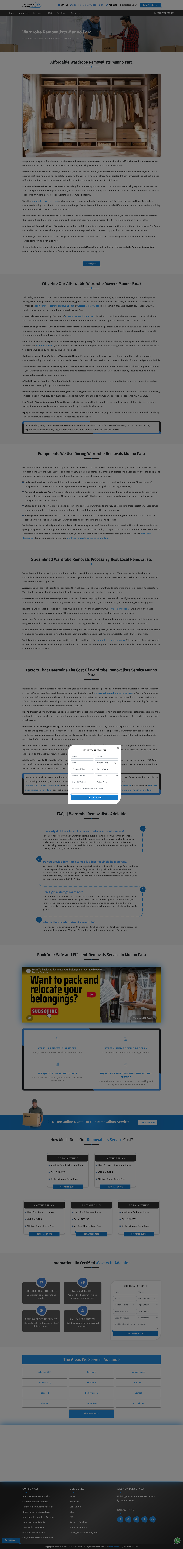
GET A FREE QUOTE (94, 798)
